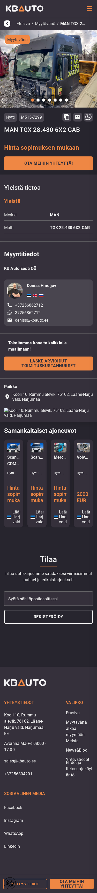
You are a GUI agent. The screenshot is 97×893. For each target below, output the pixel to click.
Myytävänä (45, 23)
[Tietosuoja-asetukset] (10, 883)
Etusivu (23, 23)
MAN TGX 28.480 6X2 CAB (73, 23)
